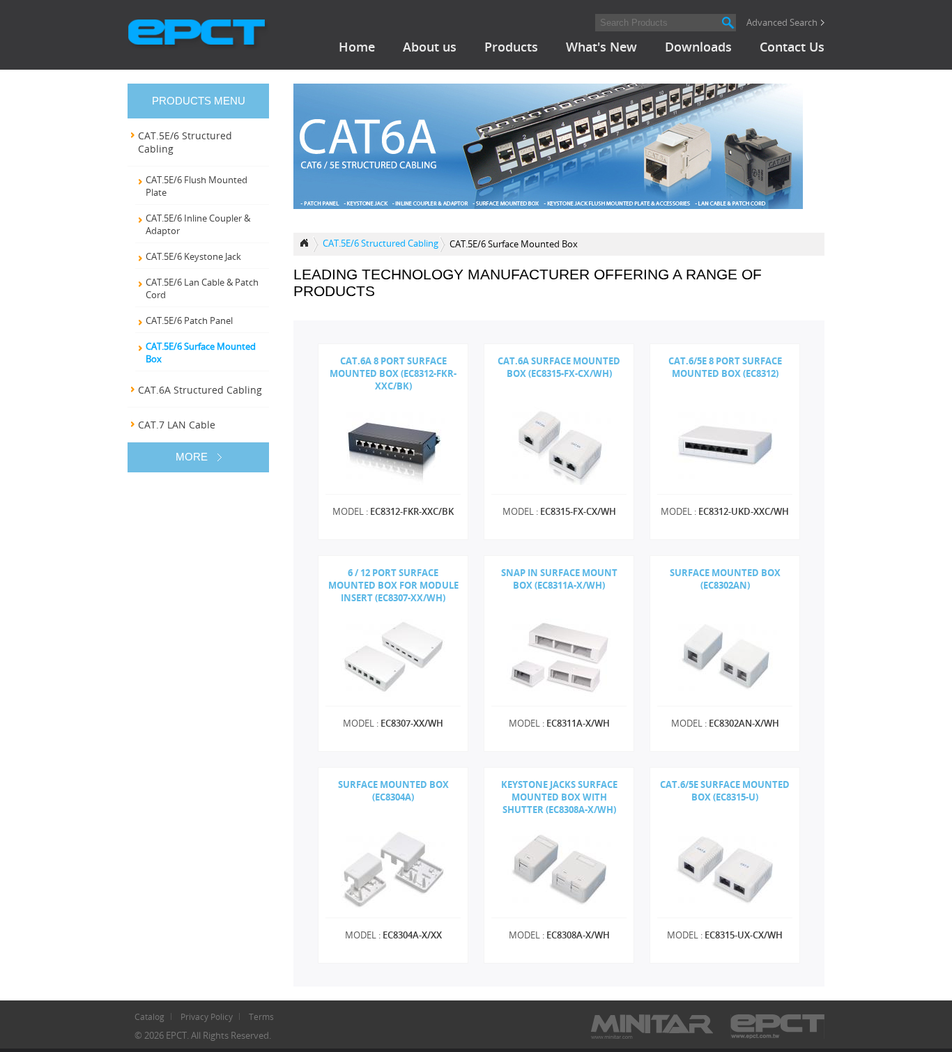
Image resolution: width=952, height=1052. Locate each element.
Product (306, 244)
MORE (192, 457)
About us (429, 46)
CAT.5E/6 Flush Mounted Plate (196, 186)
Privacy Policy (207, 1016)
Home (357, 46)
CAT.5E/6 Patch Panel (189, 320)
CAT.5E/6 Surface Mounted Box (201, 352)
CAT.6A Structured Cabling (200, 389)
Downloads (698, 46)
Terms (261, 1016)
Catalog (149, 1016)
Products (511, 46)
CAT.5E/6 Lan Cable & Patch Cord (202, 288)
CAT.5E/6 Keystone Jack (193, 256)
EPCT (199, 35)
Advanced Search (781, 22)
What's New (601, 46)
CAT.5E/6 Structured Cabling (380, 243)
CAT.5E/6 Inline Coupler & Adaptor (198, 224)
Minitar (652, 1026)
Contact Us (792, 46)
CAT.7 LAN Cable (176, 424)
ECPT (777, 1026)
